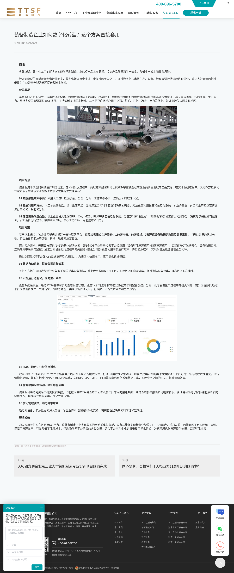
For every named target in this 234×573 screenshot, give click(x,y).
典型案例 (133, 12)
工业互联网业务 (91, 12)
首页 (58, 12)
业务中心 (71, 12)
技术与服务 (151, 12)
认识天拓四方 (171, 12)
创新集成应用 (115, 12)
